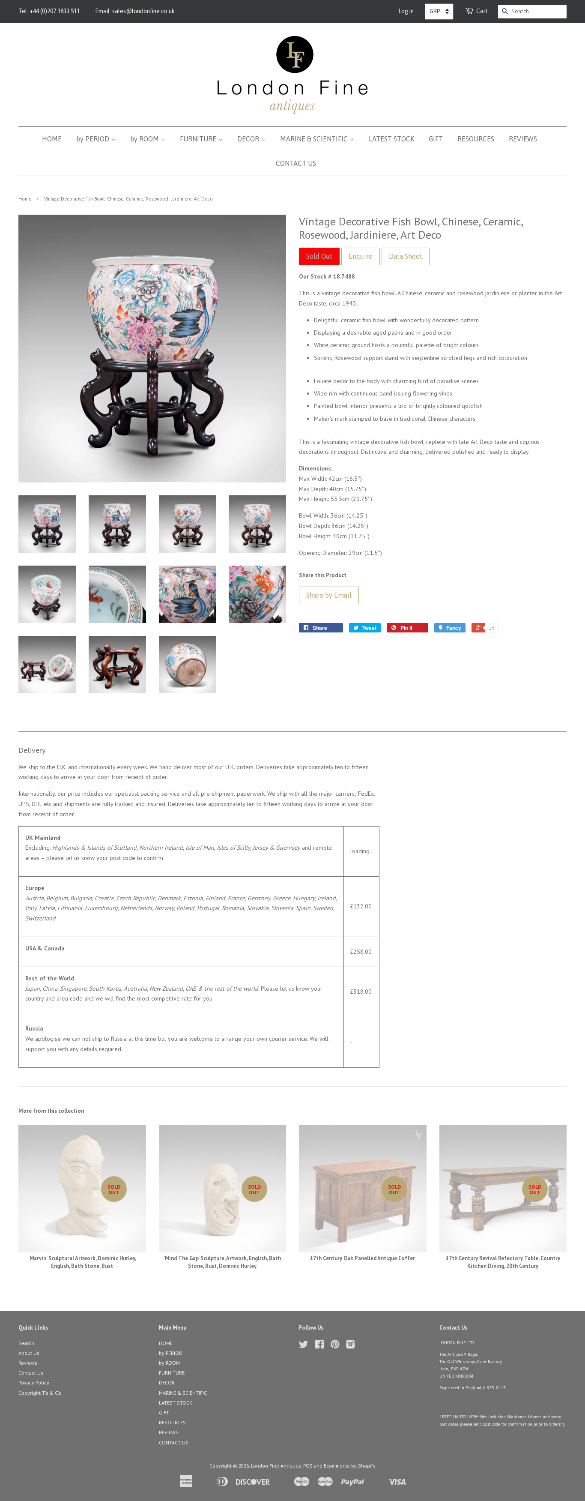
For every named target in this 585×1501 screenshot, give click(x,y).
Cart (482, 11)
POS (308, 1465)
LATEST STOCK (391, 139)
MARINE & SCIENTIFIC (314, 139)
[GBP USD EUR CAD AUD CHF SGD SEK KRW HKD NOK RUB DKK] (439, 11)
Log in (406, 11)
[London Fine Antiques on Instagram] (350, 1346)
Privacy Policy (33, 1382)
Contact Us (30, 1372)
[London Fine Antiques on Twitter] (303, 1346)
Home (24, 198)
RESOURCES (475, 139)
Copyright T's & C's (39, 1393)
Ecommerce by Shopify (350, 1465)
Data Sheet (405, 256)
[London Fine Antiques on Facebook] (319, 1346)
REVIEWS (523, 139)
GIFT (436, 139)
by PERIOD (93, 139)
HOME (52, 139)
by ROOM (145, 139)
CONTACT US (296, 163)
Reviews (27, 1363)
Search (26, 1343)
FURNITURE (199, 139)
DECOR (249, 139)
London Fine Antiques (276, 1465)
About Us (28, 1353)
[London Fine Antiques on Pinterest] (335, 1346)
